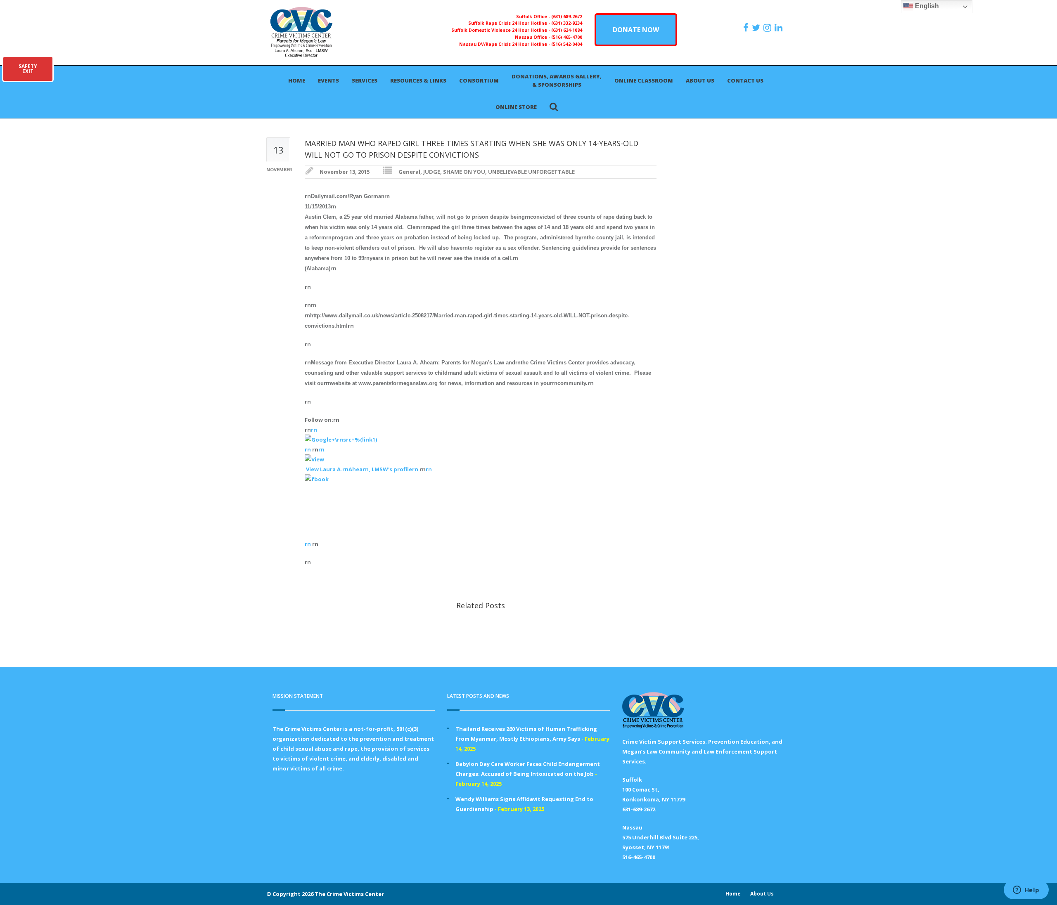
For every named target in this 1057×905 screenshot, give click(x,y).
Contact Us (745, 80)
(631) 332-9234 (566, 23)
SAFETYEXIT (28, 69)
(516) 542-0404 (566, 44)
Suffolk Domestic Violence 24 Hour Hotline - (501, 30)
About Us (700, 80)
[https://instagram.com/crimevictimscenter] (768, 27)
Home (296, 80)
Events (328, 80)
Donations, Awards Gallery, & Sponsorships (557, 80)
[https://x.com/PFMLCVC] (757, 27)
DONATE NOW (636, 29)
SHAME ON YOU (464, 171)
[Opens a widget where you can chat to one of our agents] (1026, 890)
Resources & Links (418, 80)
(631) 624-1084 (566, 30)
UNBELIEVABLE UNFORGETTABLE (531, 171)
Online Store (516, 107)
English (926, 5)
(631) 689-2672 (566, 16)
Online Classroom (643, 80)
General (409, 171)
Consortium (479, 80)
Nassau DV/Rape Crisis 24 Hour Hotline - (505, 44)
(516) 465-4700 (566, 37)
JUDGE (431, 171)
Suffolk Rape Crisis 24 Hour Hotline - (509, 23)
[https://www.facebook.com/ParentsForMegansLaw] (747, 27)
